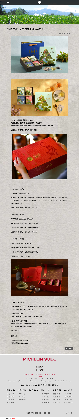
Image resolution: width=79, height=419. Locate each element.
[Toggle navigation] (8, 2)
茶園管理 (45, 394)
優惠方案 (57, 394)
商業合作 (68, 394)
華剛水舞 (10, 403)
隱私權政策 (68, 403)
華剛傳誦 (10, 400)
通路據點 (68, 397)
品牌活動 (57, 397)
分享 (67, 413)
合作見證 (68, 400)
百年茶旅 (22, 394)
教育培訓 (45, 403)
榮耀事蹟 (22, 400)
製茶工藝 (45, 397)
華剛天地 (10, 394)
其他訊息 (57, 403)
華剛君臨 (10, 397)
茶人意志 (22, 397)
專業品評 (45, 400)
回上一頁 (69, 349)
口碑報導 (57, 400)
